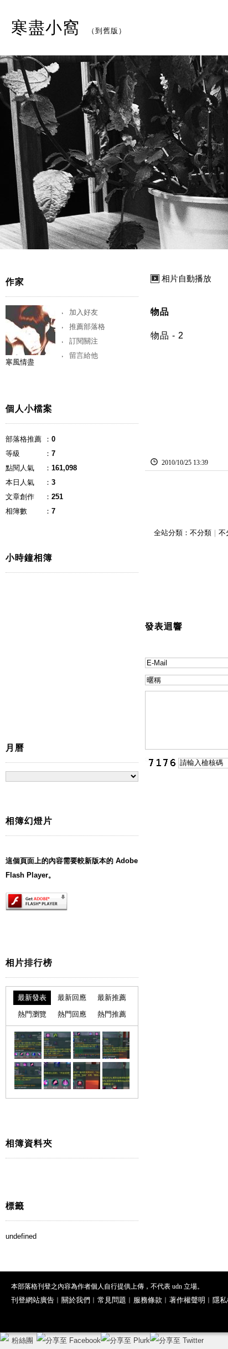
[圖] (28, 1045)
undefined (21, 1236)
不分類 (200, 533)
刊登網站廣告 (32, 1300)
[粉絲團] (4, 1336)
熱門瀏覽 (32, 1014)
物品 (160, 311)
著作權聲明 (187, 1300)
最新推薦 (111, 997)
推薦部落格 (87, 326)
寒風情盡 (20, 362)
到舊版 (106, 31)
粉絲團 (22, 1340)
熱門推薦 (111, 1014)
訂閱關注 (83, 341)
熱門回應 (72, 1014)
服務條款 (147, 1300)
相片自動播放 (186, 278)
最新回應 (72, 997)
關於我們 (75, 1300)
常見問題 (111, 1300)
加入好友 (83, 312)
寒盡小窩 (45, 27)
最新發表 (32, 997)
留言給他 (83, 355)
